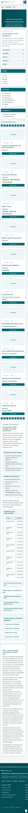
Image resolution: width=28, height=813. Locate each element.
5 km (5, 75)
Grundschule (7, 93)
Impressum (12, 807)
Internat (6, 104)
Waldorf (13, 64)
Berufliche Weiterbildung (7, 797)
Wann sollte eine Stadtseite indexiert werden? (11, 603)
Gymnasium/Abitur (8, 102)
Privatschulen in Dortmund (12, 628)
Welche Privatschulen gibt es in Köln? (12, 597)
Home (3, 807)
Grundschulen (13, 49)
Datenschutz (17, 807)
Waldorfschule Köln (9, 116)
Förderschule (7, 95)
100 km (6, 83)
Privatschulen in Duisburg (12, 637)
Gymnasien (13, 53)
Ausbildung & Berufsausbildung (8, 794)
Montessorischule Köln (9, 114)
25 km (5, 79)
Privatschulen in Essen (11, 632)
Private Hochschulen (6, 790)
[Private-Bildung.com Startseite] (9, 771)
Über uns (7, 807)
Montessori (13, 60)
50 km (5, 81)
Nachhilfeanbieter (5, 792)
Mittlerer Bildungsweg (9, 100)
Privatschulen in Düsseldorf (12, 624)
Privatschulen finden (6, 787)
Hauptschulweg (8, 97)
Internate (13, 57)
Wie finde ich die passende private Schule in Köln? (13, 609)
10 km (5, 77)
